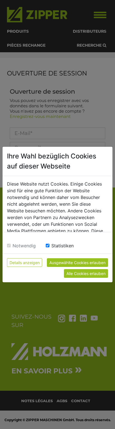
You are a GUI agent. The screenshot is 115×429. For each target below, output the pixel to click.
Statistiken (62, 245)
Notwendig (24, 245)
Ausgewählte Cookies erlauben (77, 262)
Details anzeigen (24, 262)
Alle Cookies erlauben (86, 273)
